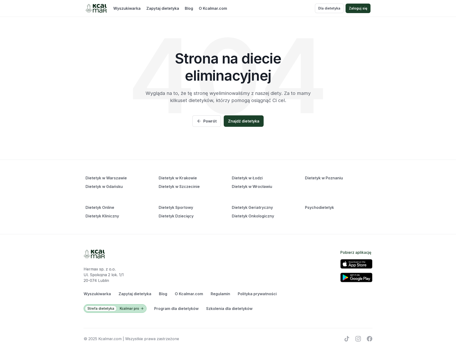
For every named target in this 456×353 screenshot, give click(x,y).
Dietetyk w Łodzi (247, 178)
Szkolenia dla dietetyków (229, 308)
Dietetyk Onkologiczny (253, 216)
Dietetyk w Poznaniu (324, 178)
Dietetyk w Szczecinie (179, 186)
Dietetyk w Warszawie (106, 178)
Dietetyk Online (100, 207)
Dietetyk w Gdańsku (104, 186)
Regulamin (220, 293)
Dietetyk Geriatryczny (252, 207)
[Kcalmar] (96, 8)
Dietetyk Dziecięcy (176, 216)
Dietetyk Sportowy (176, 207)
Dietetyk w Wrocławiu (252, 186)
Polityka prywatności (257, 293)
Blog (189, 8)
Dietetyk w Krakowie (178, 178)
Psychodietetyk (319, 207)
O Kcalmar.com (213, 8)
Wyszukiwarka (127, 8)
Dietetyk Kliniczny (102, 216)
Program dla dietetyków (176, 308)
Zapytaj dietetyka (162, 8)
